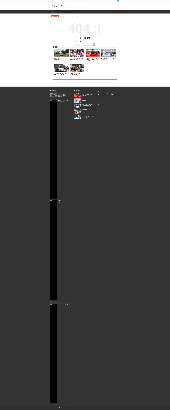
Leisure (79, 11)
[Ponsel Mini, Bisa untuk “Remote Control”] (53, 149)
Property (84, 11)
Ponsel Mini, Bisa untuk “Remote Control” (63, 101)
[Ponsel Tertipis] (53, 250)
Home (53, 11)
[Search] (118, 1)
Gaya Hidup (69, 11)
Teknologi (63, 11)
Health (75, 11)
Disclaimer (75, 1)
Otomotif (57, 11)
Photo (90, 11)
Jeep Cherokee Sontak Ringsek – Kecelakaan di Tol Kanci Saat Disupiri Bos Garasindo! (64, 95)
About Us (80, 1)
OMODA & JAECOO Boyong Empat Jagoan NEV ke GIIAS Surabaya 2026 (88, 116)
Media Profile (65, 1)
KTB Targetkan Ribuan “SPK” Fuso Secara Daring (69, 16)
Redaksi (70, 1)
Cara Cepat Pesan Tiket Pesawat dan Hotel (63, 305)
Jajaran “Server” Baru (55, 301)
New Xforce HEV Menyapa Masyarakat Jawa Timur (60, 74)
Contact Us (85, 1)
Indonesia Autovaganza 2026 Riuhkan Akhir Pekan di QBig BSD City (92, 59)
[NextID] (57, 6)
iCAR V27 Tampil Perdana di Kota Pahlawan (76, 74)
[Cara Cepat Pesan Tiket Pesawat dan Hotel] (53, 353)
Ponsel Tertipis (61, 200)
